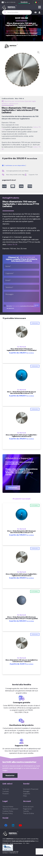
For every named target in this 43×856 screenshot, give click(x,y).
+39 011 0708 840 (27, 257)
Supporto (26, 793)
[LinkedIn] (13, 825)
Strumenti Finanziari (30, 789)
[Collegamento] (3, 2)
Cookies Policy (8, 811)
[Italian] (36, 2)
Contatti (6, 791)
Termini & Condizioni (10, 809)
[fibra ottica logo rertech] (9, 8)
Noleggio (26, 791)
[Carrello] (35, 12)
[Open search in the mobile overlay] (17, 12)
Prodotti (14, 31)
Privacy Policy (8, 813)
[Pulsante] (39, 7)
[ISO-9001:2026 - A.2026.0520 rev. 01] (21, 847)
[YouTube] (20, 825)
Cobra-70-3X (12, 244)
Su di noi (6, 789)
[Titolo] (4, 186)
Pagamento (27, 809)
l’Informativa (16, 306)
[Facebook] (6, 825)
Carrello (26, 811)
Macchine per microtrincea (14, 101)
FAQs (25, 796)
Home (8, 31)
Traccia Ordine (8, 806)
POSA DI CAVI (22, 31)
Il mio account (28, 806)
